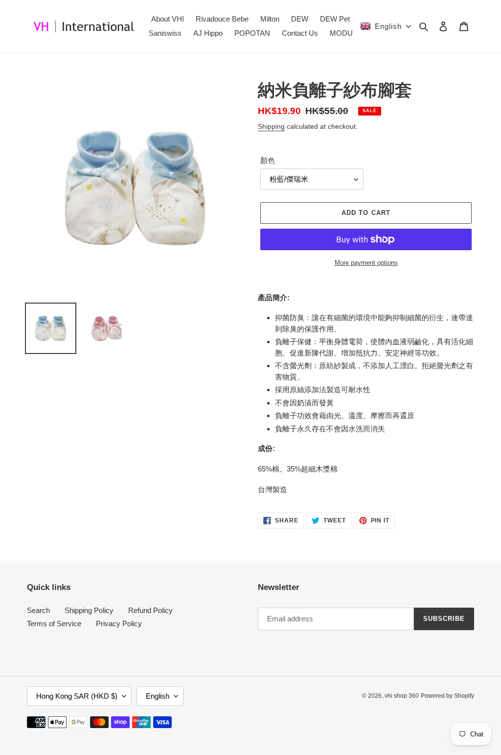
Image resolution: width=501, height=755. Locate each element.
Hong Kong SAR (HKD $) (76, 696)
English (157, 696)
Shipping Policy (89, 610)
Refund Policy (150, 610)
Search (38, 610)
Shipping (271, 126)
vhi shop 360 (402, 695)
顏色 (267, 160)
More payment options (366, 262)
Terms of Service (54, 623)
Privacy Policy (119, 623)
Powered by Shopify (447, 695)
